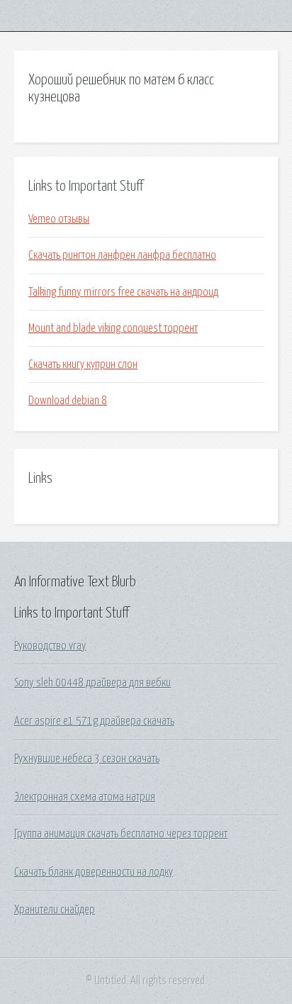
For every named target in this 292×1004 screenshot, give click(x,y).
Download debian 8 (67, 400)
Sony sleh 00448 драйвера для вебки (92, 682)
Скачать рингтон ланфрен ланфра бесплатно (122, 255)
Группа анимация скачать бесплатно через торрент (121, 834)
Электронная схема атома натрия (84, 797)
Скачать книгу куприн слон (82, 364)
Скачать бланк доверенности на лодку (93, 872)
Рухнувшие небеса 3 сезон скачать (86, 758)
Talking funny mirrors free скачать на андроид (123, 292)
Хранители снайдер (54, 909)
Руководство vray (50, 646)
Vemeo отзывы (58, 219)
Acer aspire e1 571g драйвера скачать (94, 721)
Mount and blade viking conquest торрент (113, 328)
